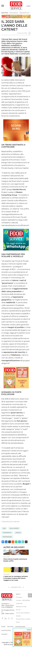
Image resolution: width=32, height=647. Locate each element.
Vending (4, 634)
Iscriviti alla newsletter (23, 613)
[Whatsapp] (12, 618)
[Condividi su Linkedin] (6, 542)
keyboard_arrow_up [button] (30, 595)
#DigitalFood (6, 630)
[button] (2, 5)
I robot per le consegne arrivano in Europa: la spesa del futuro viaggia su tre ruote (15, 578)
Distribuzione (20, 626)
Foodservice (7, 532)
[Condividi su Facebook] (3, 542)
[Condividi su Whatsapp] (16, 542)
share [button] (29, 33)
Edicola (18, 616)
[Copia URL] (26, 542)
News (3, 626)
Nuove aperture (13, 12)
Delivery (7, 574)
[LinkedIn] (6, 618)
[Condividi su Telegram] (19, 542)
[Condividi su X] (9, 542)
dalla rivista (14, 528)
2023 (4, 528)
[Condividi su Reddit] (13, 542)
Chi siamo (19, 597)
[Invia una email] (23, 542)
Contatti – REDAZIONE (23, 600)
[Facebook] (2, 618)
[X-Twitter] (9, 618)
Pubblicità (19, 603)
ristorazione (7, 537)
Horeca (18, 532)
